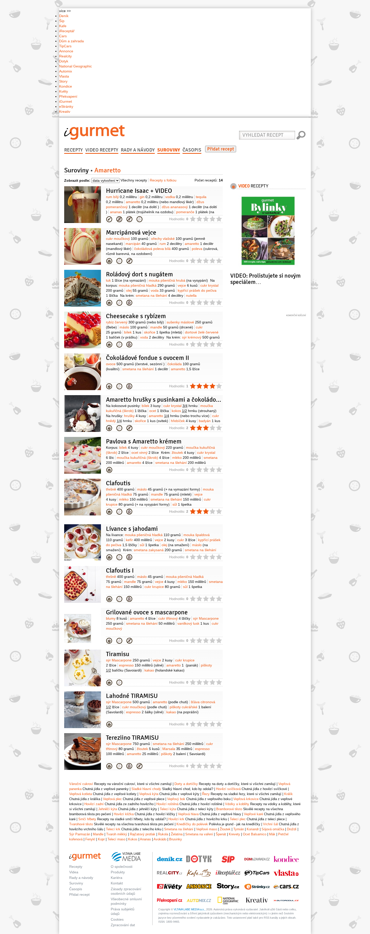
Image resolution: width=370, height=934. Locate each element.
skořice (163, 332)
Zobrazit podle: (77, 180)
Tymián (238, 829)
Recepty (73, 150)
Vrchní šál (270, 824)
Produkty (118, 872)
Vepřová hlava (188, 814)
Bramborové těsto (229, 809)
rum (171, 244)
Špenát (221, 834)
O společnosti (121, 867)
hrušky (135, 416)
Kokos (132, 839)
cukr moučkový (127, 239)
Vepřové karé (253, 814)
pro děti (129, 303)
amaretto (160, 202)
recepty (253, 186)
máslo (133, 327)
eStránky (66, 106)
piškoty (183, 754)
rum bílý (121, 197)
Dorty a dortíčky (109, 303)
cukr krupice (162, 587)
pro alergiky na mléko (119, 219)
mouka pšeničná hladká (147, 285)
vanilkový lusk (193, 623)
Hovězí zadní (94, 804)
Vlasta (64, 76)
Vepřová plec (112, 799)
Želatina (176, 834)
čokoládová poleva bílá (161, 249)
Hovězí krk (176, 819)
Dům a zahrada (71, 41)
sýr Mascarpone (128, 660)
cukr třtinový (174, 618)
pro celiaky (129, 219)
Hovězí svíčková (228, 789)
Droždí (292, 829)
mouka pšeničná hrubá (178, 280)
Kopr (101, 839)
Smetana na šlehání (178, 829)
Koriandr (253, 829)
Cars (63, 36)
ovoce (135, 364)
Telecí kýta (168, 809)
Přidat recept (220, 149)
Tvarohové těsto (81, 824)
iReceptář (67, 31)
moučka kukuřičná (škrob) (143, 458)
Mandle (98, 834)
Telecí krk (113, 829)
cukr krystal (180, 406)
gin (151, 197)
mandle (171, 327)
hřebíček (183, 421)
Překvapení (68, 96)
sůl (182, 504)
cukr (186, 540)
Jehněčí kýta (107, 809)
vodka (179, 197)
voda (163, 290)
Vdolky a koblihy (237, 804)
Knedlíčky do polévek (192, 824)
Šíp (61, 21)
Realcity (65, 56)
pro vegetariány (139, 219)
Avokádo (160, 839)
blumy (116, 618)
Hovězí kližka (124, 814)
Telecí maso (116, 839)
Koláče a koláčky (109, 511)
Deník (63, 16)
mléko (186, 458)
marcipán (141, 244)
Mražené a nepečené (109, 261)
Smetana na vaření (199, 834)
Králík (288, 794)
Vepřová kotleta (80, 794)
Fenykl (90, 839)
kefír (139, 540)
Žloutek (225, 829)
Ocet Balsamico (254, 834)
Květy (63, 91)
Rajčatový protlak (142, 834)
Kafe (62, 26)
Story (63, 81)
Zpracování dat (123, 925)
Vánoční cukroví (81, 784)
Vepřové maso (206, 829)
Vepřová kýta (148, 794)
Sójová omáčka (273, 829)
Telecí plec (238, 819)
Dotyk (63, 61)
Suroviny (168, 150)
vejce (188, 285)
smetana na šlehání (159, 295)
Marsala (177, 749)
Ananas (145, 839)
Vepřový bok (176, 799)
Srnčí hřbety (87, 819)
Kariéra (116, 878)
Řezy (109, 682)
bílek (132, 332)
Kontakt (117, 883)
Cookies (117, 919)
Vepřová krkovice (245, 799)
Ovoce (109, 386)
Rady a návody (138, 150)
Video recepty (101, 150)
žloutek (183, 453)
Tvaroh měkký (116, 834)
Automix (65, 71)
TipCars (65, 46)
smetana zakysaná (158, 550)
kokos (194, 411)
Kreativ (64, 111)
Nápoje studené (109, 219)
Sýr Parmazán (79, 834)
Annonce (66, 51)
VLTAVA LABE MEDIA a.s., (189, 909)
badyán (209, 421)
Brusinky (175, 839)
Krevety (234, 834)
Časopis (191, 150)
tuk (126, 280)
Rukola (163, 834)
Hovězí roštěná (167, 804)
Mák (272, 834)
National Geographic (75, 66)
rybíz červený (135, 322)
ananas (141, 212)
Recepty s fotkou (163, 180)
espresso (141, 665)
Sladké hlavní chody (109, 557)
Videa (73, 872)
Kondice (65, 86)
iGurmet (65, 101)
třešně (120, 489)
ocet (159, 411)
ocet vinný (145, 453)
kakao (164, 670)
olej (137, 290)
